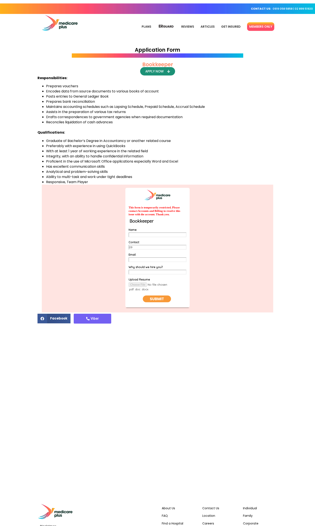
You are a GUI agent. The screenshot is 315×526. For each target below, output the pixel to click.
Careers (208, 523)
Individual (250, 508)
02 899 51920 (304, 9)
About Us (168, 508)
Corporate (250, 523)
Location (208, 516)
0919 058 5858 (282, 9)
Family (248, 516)
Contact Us (210, 508)
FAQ (165, 516)
